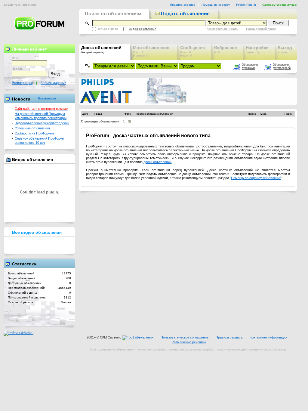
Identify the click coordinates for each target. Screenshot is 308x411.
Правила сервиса (182, 4)
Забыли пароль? (53, 83)
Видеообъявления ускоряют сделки (42, 123)
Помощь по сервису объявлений (256, 178)
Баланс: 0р (257, 49)
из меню (285, 49)
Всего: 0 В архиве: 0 (151, 51)
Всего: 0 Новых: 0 (192, 51)
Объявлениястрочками (250, 66)
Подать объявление (185, 13)
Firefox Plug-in (246, 4)
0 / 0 (225, 49)
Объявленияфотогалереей (282, 66)
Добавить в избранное (20, 4)
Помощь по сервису (216, 4)
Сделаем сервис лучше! (279, 4)
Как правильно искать (222, 28)
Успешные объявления (32, 128)
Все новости (47, 98)
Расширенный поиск (261, 28)
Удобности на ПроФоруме (34, 133)
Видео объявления (142, 28)
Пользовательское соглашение (184, 337)
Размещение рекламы (189, 342)
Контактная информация (268, 337)
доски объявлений (157, 162)
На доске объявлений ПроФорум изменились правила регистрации (40, 115)
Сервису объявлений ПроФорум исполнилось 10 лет (39, 140)
